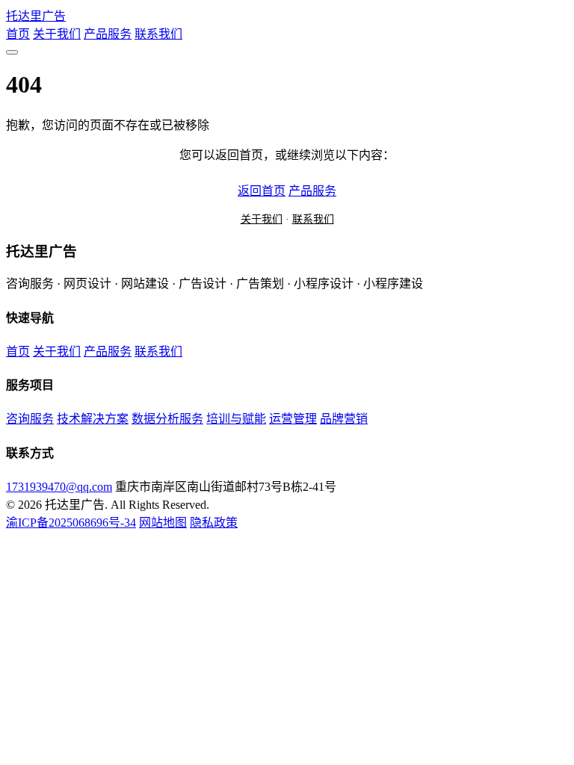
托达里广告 (36, 16)
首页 (18, 34)
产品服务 (108, 34)
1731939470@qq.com (59, 486)
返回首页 (262, 191)
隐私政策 (214, 522)
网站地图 (163, 522)
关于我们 (57, 34)
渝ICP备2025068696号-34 (71, 522)
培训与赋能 (236, 418)
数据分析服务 (167, 418)
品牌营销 (344, 418)
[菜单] (12, 52)
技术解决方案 (93, 418)
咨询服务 (30, 418)
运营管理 (293, 418)
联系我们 (158, 34)
